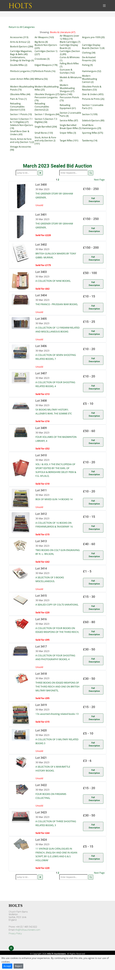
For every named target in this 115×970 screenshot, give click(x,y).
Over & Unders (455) (93, 94)
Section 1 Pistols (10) (21, 114)
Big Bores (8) (41, 41)
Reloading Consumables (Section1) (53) (17, 106)
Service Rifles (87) (69, 120)
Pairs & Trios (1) (18, 98)
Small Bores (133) (44, 132)
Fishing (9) (87, 65)
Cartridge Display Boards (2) (69, 46)
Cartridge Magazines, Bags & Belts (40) (21, 53)
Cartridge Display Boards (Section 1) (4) (93, 46)
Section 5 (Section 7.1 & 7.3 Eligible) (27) (21, 120)
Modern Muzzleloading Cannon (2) (89, 78)
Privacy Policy (15, 933)
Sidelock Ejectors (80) (93, 120)
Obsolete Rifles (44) (20, 94)
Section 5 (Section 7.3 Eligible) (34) (46, 120)
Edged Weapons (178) (46, 65)
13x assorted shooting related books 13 (57, 713)
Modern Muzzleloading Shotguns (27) (67, 88)
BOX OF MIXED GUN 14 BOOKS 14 (54, 499)
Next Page (99, 179)
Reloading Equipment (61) (68, 107)
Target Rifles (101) (69, 140)
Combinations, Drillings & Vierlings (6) (22, 59)
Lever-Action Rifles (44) (22, 78)
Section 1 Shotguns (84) (47, 114)
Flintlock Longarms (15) (22, 71)
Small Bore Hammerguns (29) (91, 127)
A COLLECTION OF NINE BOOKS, (53, 280)
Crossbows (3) (42, 58)
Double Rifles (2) (18, 65)
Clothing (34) (88, 52)
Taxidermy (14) (89, 140)
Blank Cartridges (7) (70, 41)
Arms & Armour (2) (20, 41)
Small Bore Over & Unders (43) (19, 133)
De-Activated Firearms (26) (89, 59)
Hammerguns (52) (91, 71)
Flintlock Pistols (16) (45, 71)
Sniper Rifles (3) (68, 132)
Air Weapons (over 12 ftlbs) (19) (69, 37)
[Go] (40, 172)
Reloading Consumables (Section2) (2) (42, 106)
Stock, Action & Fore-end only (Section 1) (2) (22, 140)
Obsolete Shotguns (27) (47, 94)
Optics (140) (66, 94)
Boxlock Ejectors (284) (21, 46)
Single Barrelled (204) (46, 126)
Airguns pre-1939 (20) (93, 37)
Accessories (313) (19, 37)
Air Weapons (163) (44, 37)
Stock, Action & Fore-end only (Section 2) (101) (46, 140)
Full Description (94, 199)
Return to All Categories (22, 27)
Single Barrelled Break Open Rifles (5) (70, 127)
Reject (18, 966)
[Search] (90, 172)
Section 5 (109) (89, 114)
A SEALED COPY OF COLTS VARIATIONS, (56, 604)
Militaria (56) (41, 78)
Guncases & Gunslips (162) (67, 71)
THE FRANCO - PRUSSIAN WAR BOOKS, (56, 304)
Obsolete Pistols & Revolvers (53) (91, 88)
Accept (7, 966)
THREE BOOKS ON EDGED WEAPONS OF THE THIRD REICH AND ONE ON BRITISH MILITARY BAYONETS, (57, 686)
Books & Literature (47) (62, 32)
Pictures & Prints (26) (93, 98)
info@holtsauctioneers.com (27, 930)
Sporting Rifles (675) (92, 132)
